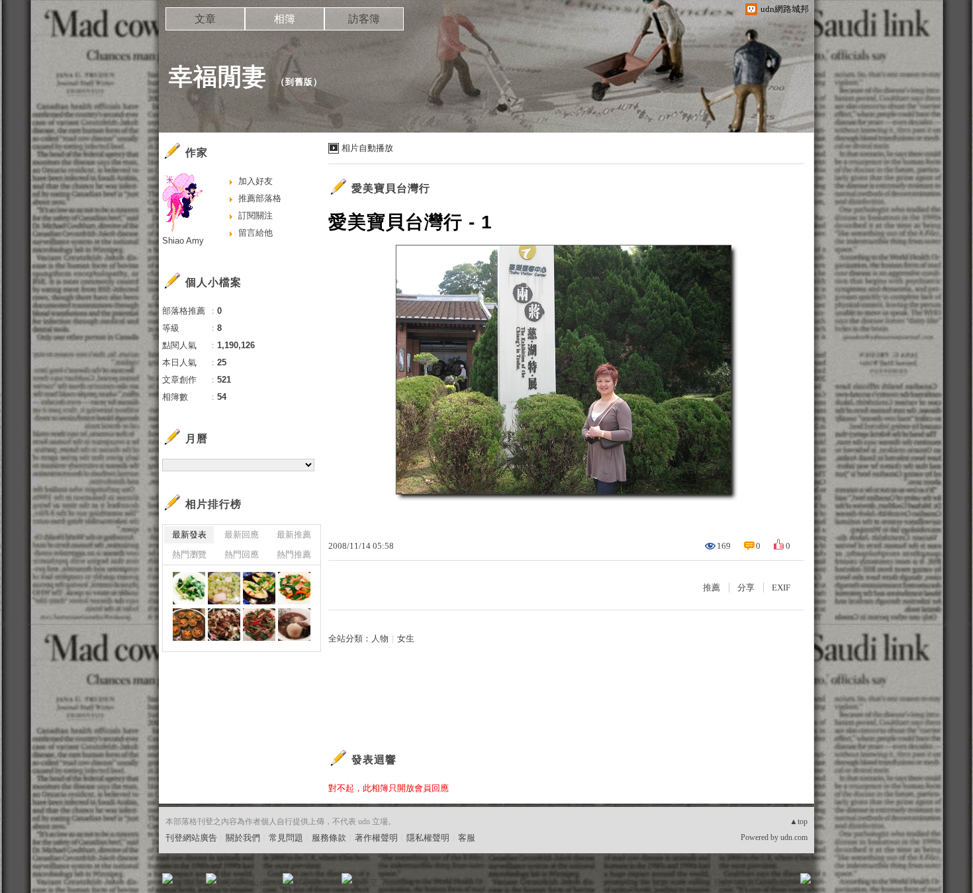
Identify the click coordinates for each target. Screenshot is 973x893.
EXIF (781, 587)
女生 (405, 638)
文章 (205, 18)
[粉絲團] (167, 878)
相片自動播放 (367, 148)
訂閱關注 (255, 215)
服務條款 (329, 838)
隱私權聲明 (427, 838)
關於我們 (243, 838)
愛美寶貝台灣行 (390, 188)
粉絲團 (189, 883)
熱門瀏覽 (189, 554)
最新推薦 (294, 535)
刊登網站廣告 (191, 838)
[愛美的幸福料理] (189, 588)
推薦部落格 (259, 198)
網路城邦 (779, 883)
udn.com (794, 837)
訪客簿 (364, 18)
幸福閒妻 (218, 76)
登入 (722, 883)
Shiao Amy (183, 241)
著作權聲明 (376, 838)
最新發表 (189, 535)
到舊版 (299, 82)
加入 (746, 883)
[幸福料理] (224, 624)
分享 (746, 587)
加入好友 (255, 181)
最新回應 (241, 535)
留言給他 (255, 233)
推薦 (711, 587)
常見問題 (286, 838)
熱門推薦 (294, 554)
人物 (380, 638)
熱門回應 (241, 554)
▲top (799, 821)
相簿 (284, 18)
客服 (466, 838)
